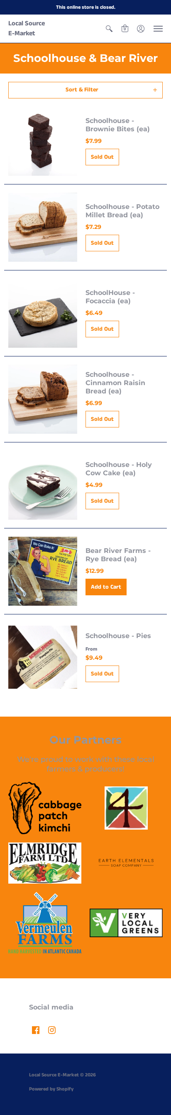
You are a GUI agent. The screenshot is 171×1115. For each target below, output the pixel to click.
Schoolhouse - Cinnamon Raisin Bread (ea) (115, 383)
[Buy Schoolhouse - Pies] (42, 657)
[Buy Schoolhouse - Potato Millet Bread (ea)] (42, 227)
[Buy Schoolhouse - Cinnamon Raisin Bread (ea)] (42, 399)
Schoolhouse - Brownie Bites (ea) (118, 125)
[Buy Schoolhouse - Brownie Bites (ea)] (42, 141)
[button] (109, 29)
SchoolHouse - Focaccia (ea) (110, 297)
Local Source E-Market (26, 28)
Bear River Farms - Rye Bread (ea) (118, 555)
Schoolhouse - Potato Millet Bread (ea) (122, 211)
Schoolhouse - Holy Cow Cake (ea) (119, 469)
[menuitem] (109, 29)
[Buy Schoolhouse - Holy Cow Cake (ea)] (42, 485)
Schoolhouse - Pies (118, 636)
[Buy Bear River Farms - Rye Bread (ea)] (42, 571)
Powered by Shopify (51, 1089)
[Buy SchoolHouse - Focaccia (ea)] (42, 313)
